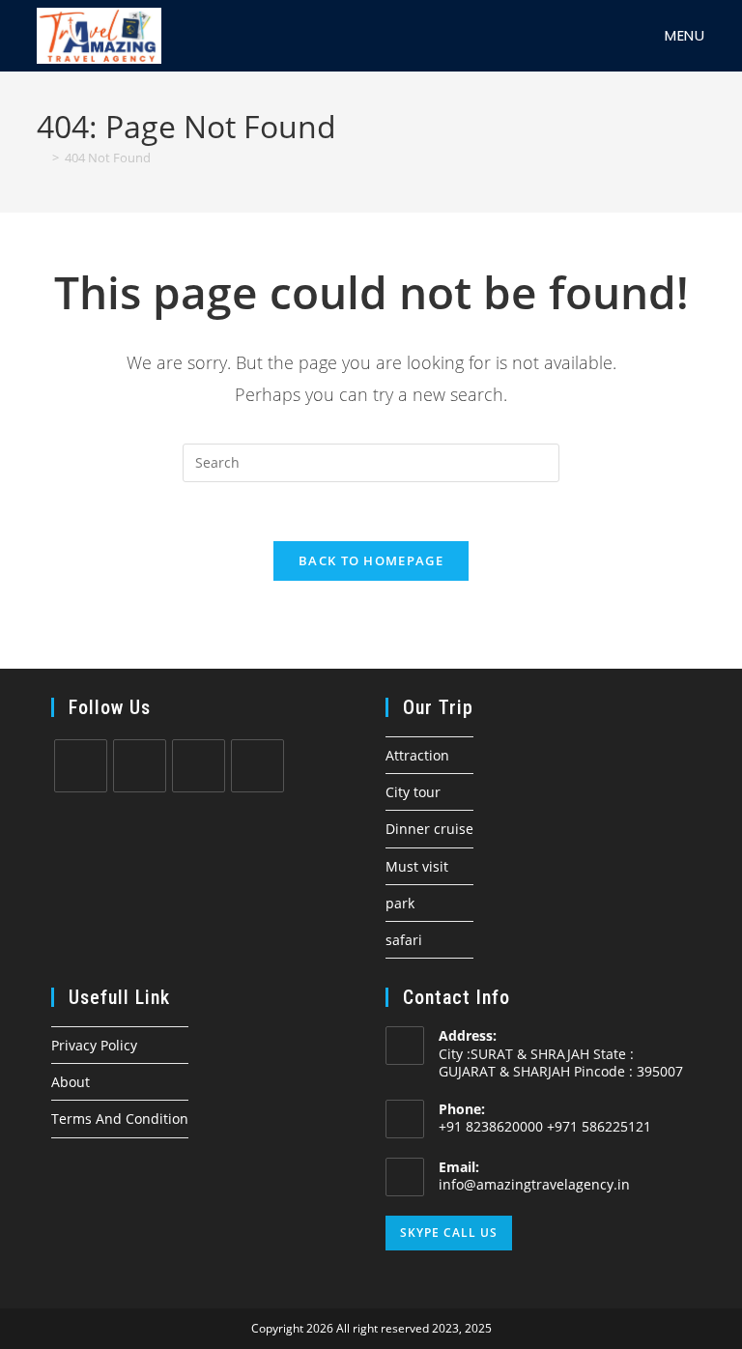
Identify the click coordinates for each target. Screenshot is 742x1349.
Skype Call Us (449, 1232)
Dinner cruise (429, 828)
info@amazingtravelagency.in (534, 1184)
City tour (413, 792)
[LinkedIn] (257, 765)
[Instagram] (198, 765)
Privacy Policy (94, 1045)
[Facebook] (139, 765)
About (70, 1082)
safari (403, 940)
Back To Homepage (371, 560)
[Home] (41, 157)
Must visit (416, 866)
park (399, 903)
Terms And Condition (119, 1118)
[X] (80, 765)
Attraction (417, 755)
